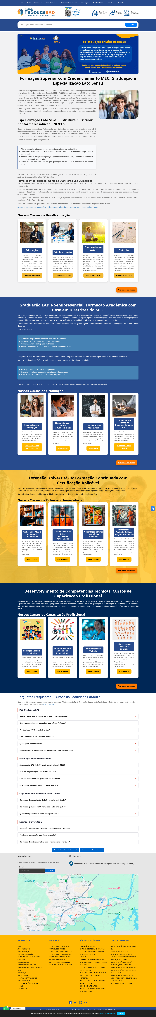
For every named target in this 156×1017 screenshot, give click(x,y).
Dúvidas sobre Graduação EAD (92, 850)
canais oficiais (48, 704)
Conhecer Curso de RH (124, 447)
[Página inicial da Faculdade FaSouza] (36, 12)
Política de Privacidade (27, 978)
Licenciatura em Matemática (60, 951)
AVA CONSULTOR (24, 949)
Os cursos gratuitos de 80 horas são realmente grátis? (42, 807)
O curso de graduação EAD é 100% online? (38, 772)
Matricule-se (32, 559)
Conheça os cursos (32, 275)
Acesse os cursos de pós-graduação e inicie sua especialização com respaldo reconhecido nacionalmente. (58, 207)
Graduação (38, 3)
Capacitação (84, 3)
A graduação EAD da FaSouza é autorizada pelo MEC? (42, 765)
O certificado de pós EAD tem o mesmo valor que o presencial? (46, 750)
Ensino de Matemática (89, 986)
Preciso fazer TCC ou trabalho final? (35, 730)
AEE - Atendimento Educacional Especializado (92, 969)
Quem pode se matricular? (31, 744)
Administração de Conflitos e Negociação (123, 971)
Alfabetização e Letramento (92, 959)
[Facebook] (70, 1002)
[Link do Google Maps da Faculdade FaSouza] (78, 902)
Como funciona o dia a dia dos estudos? (36, 737)
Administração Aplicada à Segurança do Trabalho (121, 963)
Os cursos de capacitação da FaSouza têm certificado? (43, 800)
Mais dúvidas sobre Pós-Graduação (66, 850)
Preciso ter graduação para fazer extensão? (38, 835)
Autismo (83, 957)
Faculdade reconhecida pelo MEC (30, 969)
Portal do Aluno (98, 3)
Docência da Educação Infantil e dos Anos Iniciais (93, 982)
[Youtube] (85, 1002)
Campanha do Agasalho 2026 (29, 957)
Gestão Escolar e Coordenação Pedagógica (93, 963)
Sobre (29, 3)
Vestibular (22, 988)
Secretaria (110, 3)
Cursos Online (24, 962)
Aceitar (121, 1013)
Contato (121, 3)
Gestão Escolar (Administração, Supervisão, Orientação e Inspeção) (93, 975)
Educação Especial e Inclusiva (92, 949)
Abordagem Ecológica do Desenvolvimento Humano (121, 953)
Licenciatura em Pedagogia (60, 954)
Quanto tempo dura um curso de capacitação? (39, 814)
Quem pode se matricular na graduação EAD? (39, 785)
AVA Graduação (24, 951)
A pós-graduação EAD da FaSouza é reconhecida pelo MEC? (45, 716)
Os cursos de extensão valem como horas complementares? (45, 842)
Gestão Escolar (86, 991)
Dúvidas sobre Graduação (59, 962)
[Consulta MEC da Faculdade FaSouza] (73, 12)
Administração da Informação (123, 967)
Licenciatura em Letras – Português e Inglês (59, 947)
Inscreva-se (62, 448)
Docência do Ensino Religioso (92, 988)
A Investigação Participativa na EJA (123, 947)
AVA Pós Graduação (25, 954)
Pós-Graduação (51, 3)
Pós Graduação (24, 981)
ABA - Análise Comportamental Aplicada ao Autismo (92, 953)
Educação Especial (87, 946)
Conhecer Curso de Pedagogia (32, 447)
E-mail (26, 867)
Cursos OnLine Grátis (27, 965)
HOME (20, 946)
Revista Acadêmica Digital (28, 983)
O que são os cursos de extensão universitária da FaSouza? (45, 828)
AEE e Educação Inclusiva (121, 983)
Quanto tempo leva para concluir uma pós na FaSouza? (43, 723)
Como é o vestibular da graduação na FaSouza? (40, 779)
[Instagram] (80, 1002)
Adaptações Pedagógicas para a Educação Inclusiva (124, 958)
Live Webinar (23, 975)
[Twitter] (75, 1002)
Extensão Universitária (69, 3)
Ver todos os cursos (126, 290)
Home (22, 3)
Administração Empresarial (122, 975)
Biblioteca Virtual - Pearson (60, 965)
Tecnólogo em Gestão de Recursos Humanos (59, 958)
